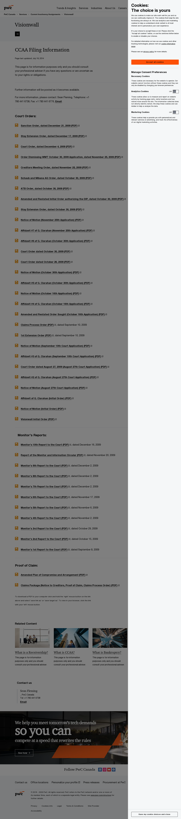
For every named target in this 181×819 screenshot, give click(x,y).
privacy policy (148, 51)
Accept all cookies (155, 62)
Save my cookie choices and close (154, 814)
